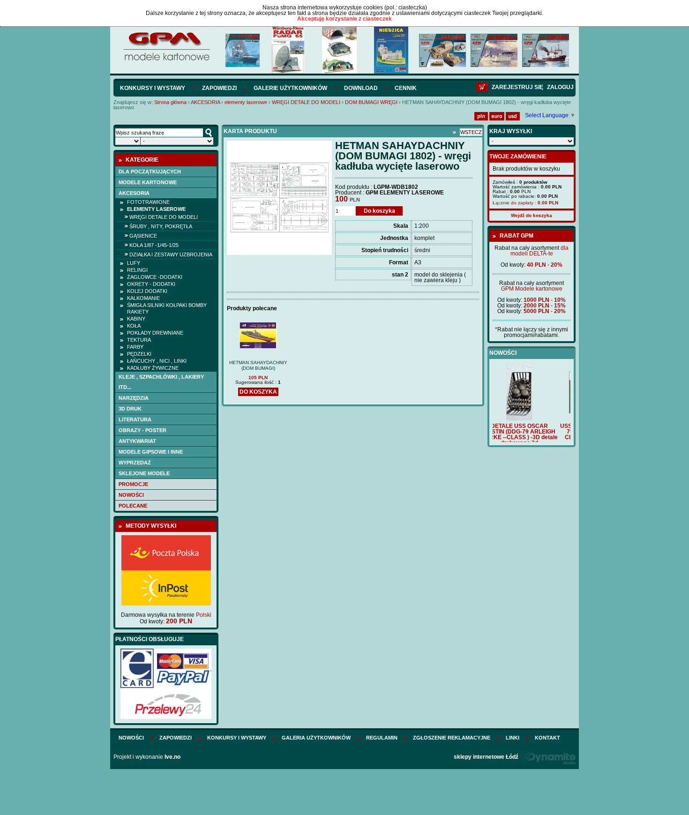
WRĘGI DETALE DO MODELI (306, 102)
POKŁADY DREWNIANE (155, 333)
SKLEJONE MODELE (144, 473)
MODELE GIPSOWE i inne (151, 452)
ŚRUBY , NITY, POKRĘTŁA (160, 226)
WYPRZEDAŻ (135, 462)
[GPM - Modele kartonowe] (166, 60)
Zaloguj (560, 87)
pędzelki (139, 354)
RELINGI (137, 270)
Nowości (131, 495)
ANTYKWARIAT (137, 441)
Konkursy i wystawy (152, 88)
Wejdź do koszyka (531, 215)
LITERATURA (135, 419)
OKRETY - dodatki (151, 284)
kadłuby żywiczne (153, 368)
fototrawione (148, 202)
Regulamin (381, 737)
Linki (512, 737)
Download (361, 88)
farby (135, 347)
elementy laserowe (246, 102)
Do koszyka (379, 211)
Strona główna (170, 102)
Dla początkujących (150, 171)
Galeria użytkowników (316, 737)
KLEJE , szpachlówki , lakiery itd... (161, 382)
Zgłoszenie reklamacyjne (451, 737)
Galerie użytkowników (290, 88)
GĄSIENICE (143, 236)
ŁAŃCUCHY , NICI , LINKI (157, 361)
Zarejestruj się (517, 87)
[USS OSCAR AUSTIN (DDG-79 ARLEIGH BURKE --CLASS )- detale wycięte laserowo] (531, 411)
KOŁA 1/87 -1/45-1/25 (154, 245)
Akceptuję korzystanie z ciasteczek (344, 18)
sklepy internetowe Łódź (486, 757)
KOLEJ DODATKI (147, 291)
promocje (133, 484)
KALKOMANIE (143, 298)
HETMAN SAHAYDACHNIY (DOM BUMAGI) (258, 365)
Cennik (406, 88)
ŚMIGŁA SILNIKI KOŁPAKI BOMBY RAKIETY (167, 308)
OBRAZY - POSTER (142, 430)
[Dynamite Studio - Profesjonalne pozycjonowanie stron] (548, 757)
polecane (133, 505)
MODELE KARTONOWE (148, 182)
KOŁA (134, 326)
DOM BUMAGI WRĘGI (371, 102)
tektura (139, 340)
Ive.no (172, 757)
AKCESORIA (205, 102)
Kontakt (547, 737)
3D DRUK (130, 408)
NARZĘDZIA (134, 398)
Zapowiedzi (219, 88)
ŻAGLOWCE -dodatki (154, 277)
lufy (133, 263)
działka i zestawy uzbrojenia (170, 254)
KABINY (136, 319)
